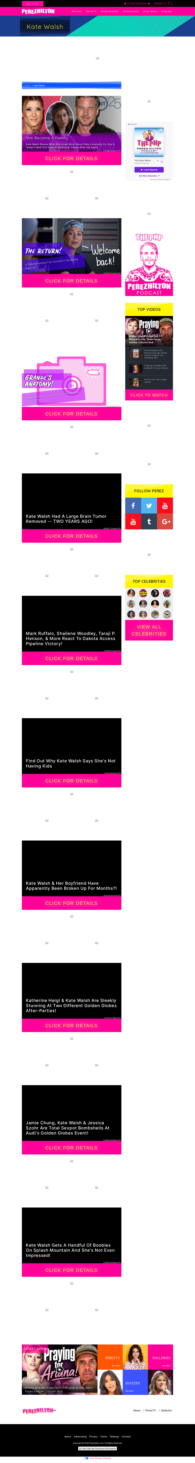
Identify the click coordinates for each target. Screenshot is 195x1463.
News (136, 1410)
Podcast (167, 11)
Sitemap (114, 1436)
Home (28, 85)
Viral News (150, 11)
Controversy (131, 11)
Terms (103, 1436)
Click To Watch (149, 395)
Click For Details (71, 158)
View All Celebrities (149, 630)
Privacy (93, 1436)
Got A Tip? (32, 4)
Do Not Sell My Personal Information (97, 1448)
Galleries (166, 1410)
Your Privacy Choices (100, 1458)
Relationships (110, 11)
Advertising (80, 1436)
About (67, 1436)
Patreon (77, 11)
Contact (126, 1436)
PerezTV (91, 11)
